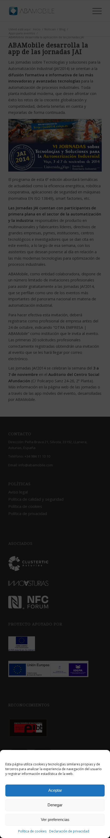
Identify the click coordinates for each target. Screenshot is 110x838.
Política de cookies (32, 831)
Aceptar (55, 790)
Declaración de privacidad (69, 831)
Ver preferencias (55, 819)
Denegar (55, 805)
